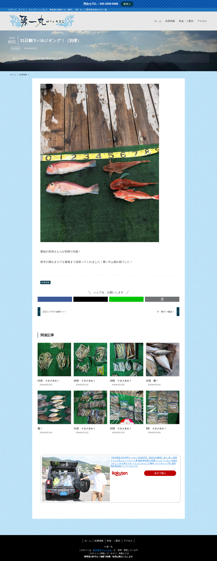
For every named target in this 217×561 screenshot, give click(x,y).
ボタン (127, 3)
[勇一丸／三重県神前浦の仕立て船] (42, 21)
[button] (55, 299)
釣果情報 (15, 48)
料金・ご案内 (113, 540)
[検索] (206, 10)
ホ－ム (88, 540)
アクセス (128, 540)
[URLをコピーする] (162, 299)
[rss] (202, 10)
